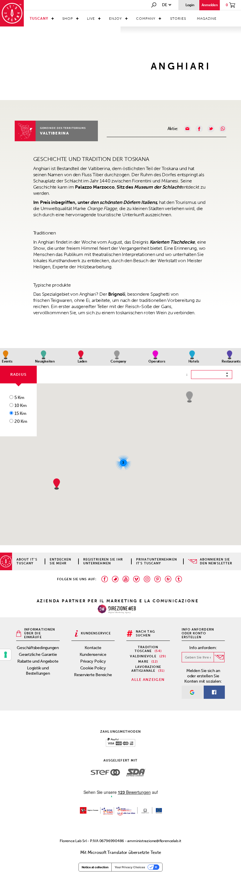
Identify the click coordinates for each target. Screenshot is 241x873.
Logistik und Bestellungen (38, 671)
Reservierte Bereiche (93, 674)
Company (145, 18)
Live (91, 18)
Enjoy (115, 18)
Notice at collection (95, 867)
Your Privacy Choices (130, 867)
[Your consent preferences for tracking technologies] (5, 654)
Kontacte (93, 647)
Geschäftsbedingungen (38, 647)
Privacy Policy (93, 661)
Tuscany (39, 18)
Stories (178, 18)
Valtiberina (54, 133)
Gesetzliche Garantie (38, 654)
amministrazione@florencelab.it (154, 841)
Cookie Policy (93, 668)
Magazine (207, 18)
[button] (189, 397)
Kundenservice (93, 654)
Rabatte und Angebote (37, 661)
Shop (67, 18)
